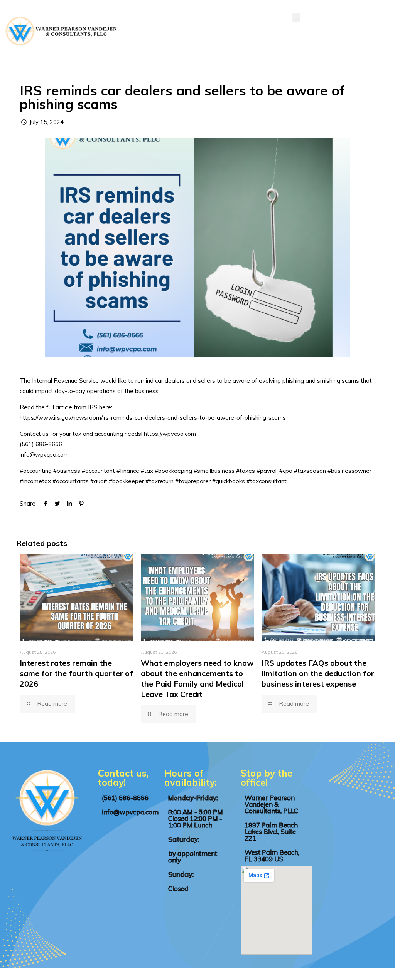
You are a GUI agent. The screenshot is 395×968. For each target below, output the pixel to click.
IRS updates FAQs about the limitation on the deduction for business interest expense (318, 673)
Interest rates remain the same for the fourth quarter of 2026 (76, 673)
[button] (296, 17)
